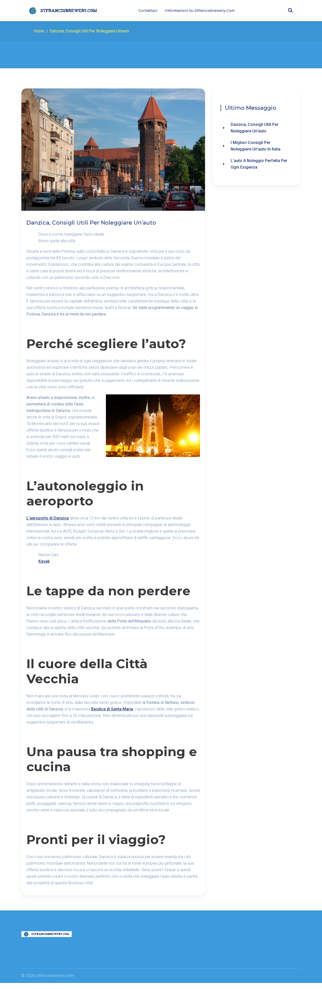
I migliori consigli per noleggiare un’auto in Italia (255, 145)
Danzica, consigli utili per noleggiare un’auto (254, 127)
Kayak (44, 561)
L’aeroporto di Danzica (47, 518)
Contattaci (147, 10)
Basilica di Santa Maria (112, 709)
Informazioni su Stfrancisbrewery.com (200, 10)
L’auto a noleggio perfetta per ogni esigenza (259, 164)
